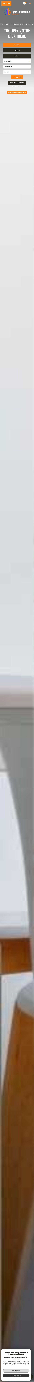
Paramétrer (16, 1370)
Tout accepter (16, 1375)
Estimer (17, 56)
